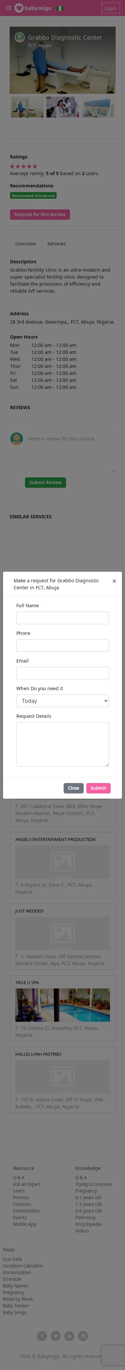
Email (22, 661)
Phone (23, 633)
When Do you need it (39, 688)
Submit (98, 788)
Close (73, 788)
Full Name (27, 605)
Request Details (33, 716)
